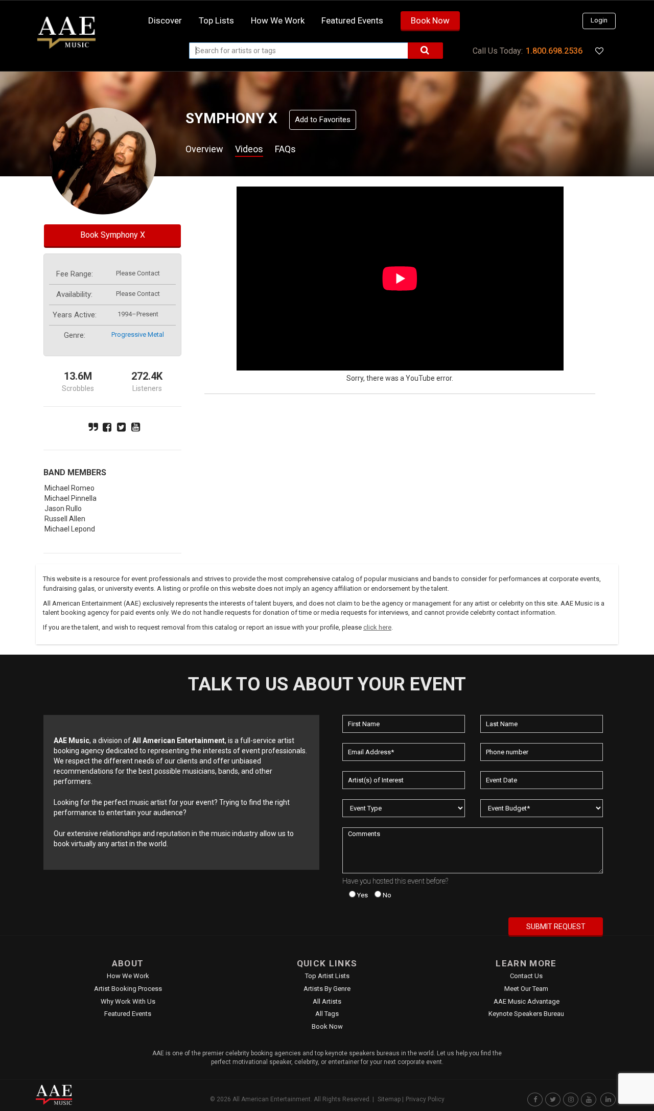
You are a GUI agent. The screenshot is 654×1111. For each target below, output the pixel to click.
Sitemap (389, 1099)
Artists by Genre (327, 988)
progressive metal (137, 334)
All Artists (327, 1001)
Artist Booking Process (128, 988)
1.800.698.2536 (554, 51)
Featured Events (352, 20)
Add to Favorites (323, 119)
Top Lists (216, 20)
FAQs (285, 149)
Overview (204, 149)
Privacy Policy (425, 1099)
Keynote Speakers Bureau (526, 1013)
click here (377, 627)
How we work (278, 20)
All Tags (327, 1013)
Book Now (430, 20)
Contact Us (526, 976)
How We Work (128, 976)
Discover (165, 20)
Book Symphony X (112, 235)
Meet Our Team (526, 988)
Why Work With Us (128, 1001)
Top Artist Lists (327, 976)
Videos (249, 149)
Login (599, 20)
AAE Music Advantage (526, 1001)
